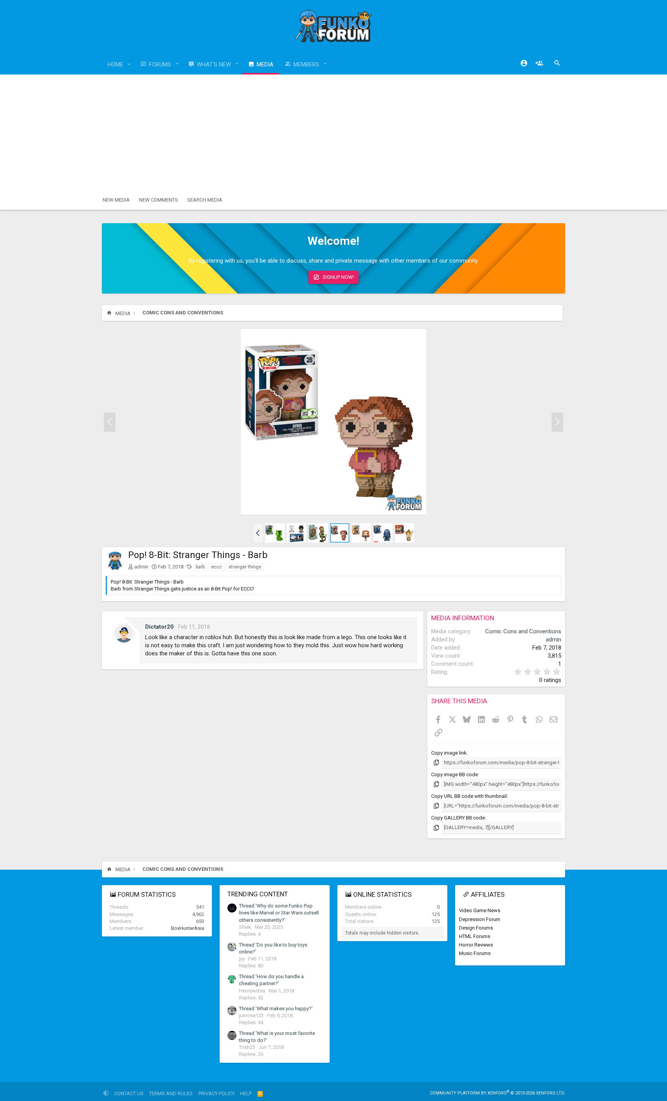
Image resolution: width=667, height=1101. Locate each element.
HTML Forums (474, 936)
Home (115, 64)
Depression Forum (479, 919)
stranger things (245, 567)
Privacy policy (216, 1093)
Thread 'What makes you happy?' (276, 1008)
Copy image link (449, 753)
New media (116, 200)
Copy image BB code (454, 774)
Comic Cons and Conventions (523, 631)
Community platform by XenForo (497, 1093)
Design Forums (476, 928)
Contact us (129, 1093)
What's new (214, 64)
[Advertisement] (333, 132)
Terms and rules (171, 1093)
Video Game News (479, 910)
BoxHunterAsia (187, 928)
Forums (160, 64)
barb (200, 567)
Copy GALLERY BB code (458, 818)
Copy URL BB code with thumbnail (469, 796)
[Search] (557, 63)
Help (246, 1093)
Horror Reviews (476, 945)
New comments (158, 200)
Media (265, 64)
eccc (216, 567)
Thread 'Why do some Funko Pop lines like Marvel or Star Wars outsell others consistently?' (279, 913)
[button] (129, 65)
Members (306, 64)
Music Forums (475, 953)
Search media (204, 200)
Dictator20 (159, 626)
